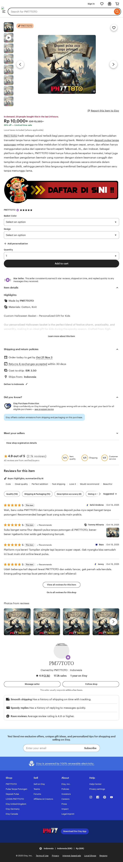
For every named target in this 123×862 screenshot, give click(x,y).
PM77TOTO (10, 135)
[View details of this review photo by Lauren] (76, 621)
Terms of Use (42, 855)
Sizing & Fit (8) (95, 494)
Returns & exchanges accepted (28, 364)
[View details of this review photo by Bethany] (46, 621)
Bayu (101, 544)
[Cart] (117, 4)
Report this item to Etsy (105, 110)
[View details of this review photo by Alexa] (17, 621)
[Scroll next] (100, 494)
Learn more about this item (61, 336)
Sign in (91, 4)
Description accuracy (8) (69, 494)
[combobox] (60, 11)
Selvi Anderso (97, 505)
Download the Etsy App (74, 831)
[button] (68, 657)
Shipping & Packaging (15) (37, 494)
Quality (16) (12, 494)
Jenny (101, 564)
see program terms (44, 409)
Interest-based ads (71, 855)
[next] (113, 622)
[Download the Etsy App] (46, 831)
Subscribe (90, 748)
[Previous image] (20, 64)
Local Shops (90, 855)
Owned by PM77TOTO (54, 670)
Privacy (55, 855)
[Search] (117, 11)
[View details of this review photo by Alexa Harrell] (112, 532)
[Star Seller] (17, 210)
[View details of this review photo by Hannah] (106, 621)
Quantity (8, 249)
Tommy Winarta (96, 524)
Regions (103, 855)
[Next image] (113, 64)
